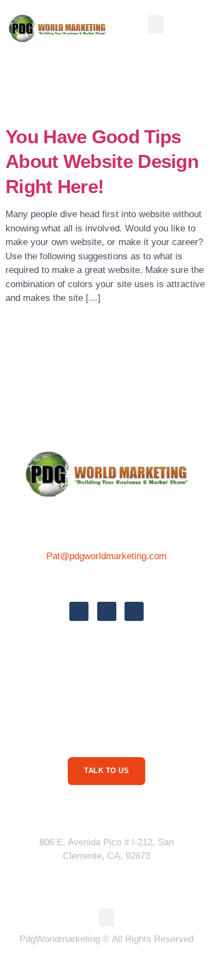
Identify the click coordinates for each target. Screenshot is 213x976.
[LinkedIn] (134, 611)
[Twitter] (106, 611)
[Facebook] (78, 611)
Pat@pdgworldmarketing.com (106, 556)
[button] (155, 24)
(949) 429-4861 (106, 580)
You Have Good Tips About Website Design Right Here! (101, 161)
